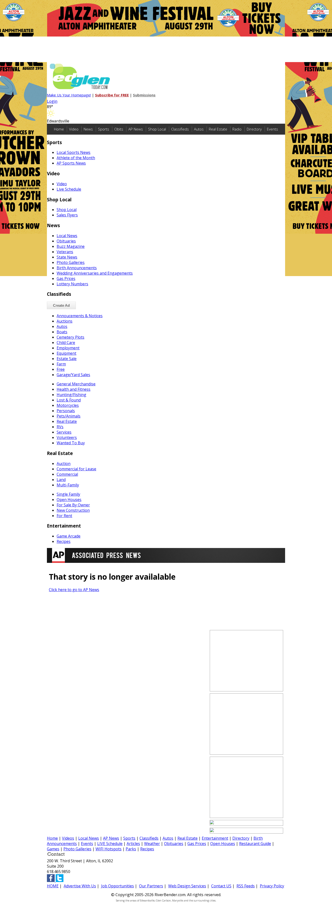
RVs (60, 426)
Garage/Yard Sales (73, 374)
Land (61, 479)
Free (61, 369)
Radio (237, 129)
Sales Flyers (67, 215)
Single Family (68, 494)
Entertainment (215, 838)
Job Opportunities (117, 886)
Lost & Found (69, 400)
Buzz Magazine (71, 246)
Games (53, 849)
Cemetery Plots (70, 337)
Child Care (66, 342)
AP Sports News (71, 163)
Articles (133, 843)
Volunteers (67, 437)
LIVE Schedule (109, 843)
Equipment (66, 353)
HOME (53, 886)
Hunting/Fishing (71, 394)
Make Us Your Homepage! (69, 95)
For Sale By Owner (73, 505)
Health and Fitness (73, 389)
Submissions (144, 95)
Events (272, 129)
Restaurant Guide (255, 843)
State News (67, 257)
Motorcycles (68, 405)
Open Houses (69, 499)
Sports (103, 129)
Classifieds (180, 129)
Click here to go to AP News (74, 589)
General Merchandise (76, 384)
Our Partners (151, 886)
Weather (152, 843)
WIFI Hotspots (109, 849)
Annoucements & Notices (80, 315)
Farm (61, 364)
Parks (131, 849)
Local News (67, 235)
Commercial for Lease (76, 469)
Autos (199, 129)
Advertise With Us (80, 886)
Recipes (63, 541)
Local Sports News (73, 152)
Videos (68, 838)
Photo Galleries (71, 262)
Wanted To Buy (71, 443)
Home (59, 129)
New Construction (73, 510)
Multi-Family (68, 485)
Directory (254, 129)
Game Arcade (68, 536)
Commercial (67, 474)
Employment (68, 348)
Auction (63, 463)
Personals (66, 410)
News (88, 129)
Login (52, 101)
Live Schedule (69, 189)
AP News (135, 129)
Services (64, 432)
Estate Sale (67, 358)
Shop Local (157, 129)
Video (74, 129)
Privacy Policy (272, 886)
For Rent (64, 515)
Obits (118, 129)
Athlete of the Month (76, 157)
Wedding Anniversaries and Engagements (95, 273)
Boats (62, 331)
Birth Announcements (77, 267)
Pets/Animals (68, 416)
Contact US (221, 886)
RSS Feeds (245, 886)
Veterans (65, 251)
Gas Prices (66, 278)
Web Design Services (187, 886)
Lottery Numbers (72, 284)
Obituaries (66, 241)
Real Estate (218, 129)
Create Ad (61, 305)
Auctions (64, 321)
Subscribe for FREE (112, 95)
